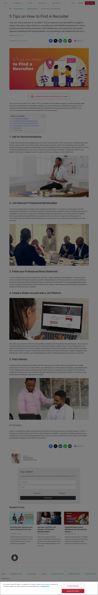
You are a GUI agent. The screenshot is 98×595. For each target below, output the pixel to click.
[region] (49, 588)
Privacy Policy (45, 586)
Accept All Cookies (73, 591)
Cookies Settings (73, 586)
